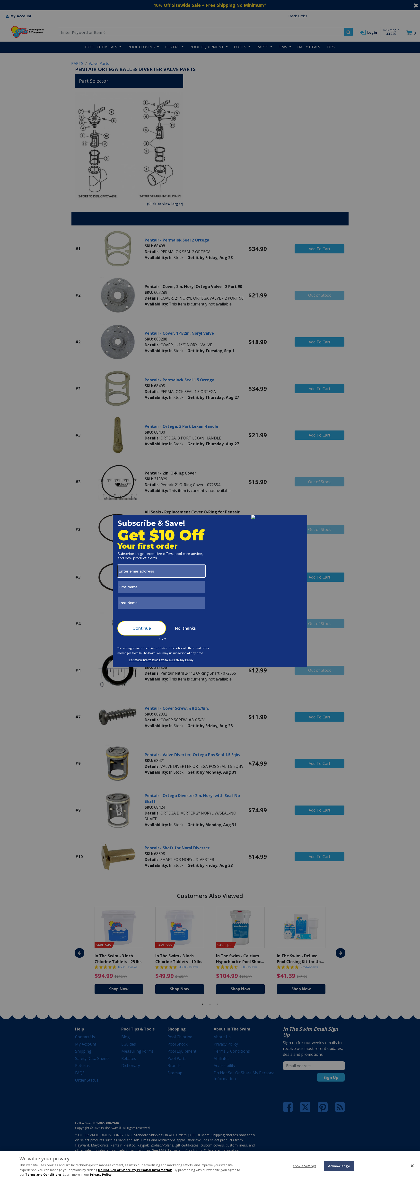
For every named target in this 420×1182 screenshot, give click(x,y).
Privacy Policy (101, 1174)
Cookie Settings (304, 1166)
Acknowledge (339, 1166)
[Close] (412, 1165)
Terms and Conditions (43, 1174)
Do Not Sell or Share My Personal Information (135, 1170)
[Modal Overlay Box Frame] (210, 591)
